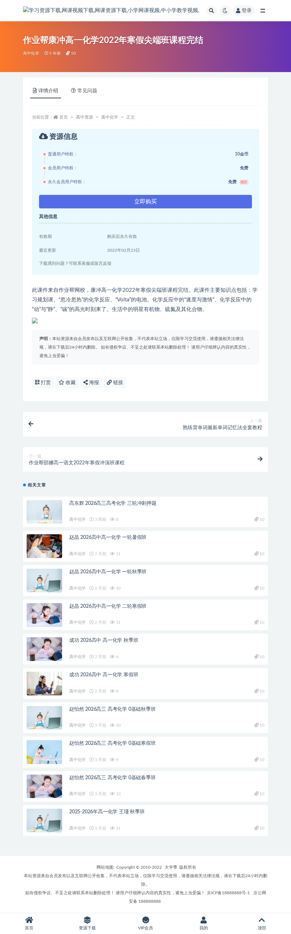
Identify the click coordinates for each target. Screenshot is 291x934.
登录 (247, 10)
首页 (63, 117)
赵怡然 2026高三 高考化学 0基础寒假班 (112, 743)
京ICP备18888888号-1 (228, 893)
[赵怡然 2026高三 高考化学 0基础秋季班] (44, 718)
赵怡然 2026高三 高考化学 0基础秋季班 (112, 709)
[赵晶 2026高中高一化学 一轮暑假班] (44, 546)
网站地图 (105, 867)
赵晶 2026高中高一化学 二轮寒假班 (108, 606)
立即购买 (145, 201)
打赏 (45, 382)
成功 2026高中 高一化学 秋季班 (103, 640)
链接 (117, 382)
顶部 (262, 928)
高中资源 (84, 117)
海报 (93, 382)
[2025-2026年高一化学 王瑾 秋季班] (44, 820)
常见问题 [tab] (87, 90)
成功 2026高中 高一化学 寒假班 (103, 674)
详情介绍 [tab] (48, 90)
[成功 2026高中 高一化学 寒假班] (44, 683)
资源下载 (87, 928)
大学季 (171, 867)
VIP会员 (145, 928)
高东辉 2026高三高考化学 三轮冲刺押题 (113, 503)
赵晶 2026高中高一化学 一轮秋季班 (108, 571)
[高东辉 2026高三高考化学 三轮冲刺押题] (44, 512)
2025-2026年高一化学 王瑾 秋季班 (107, 811)
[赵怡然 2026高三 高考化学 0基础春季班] (44, 786)
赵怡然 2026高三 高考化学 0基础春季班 (112, 777)
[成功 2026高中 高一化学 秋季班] (44, 649)
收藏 (70, 382)
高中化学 (31, 53)
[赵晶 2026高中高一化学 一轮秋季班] (44, 580)
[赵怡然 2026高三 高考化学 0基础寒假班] (44, 752)
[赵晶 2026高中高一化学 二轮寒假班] (44, 615)
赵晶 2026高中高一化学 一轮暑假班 (108, 537)
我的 (203, 928)
